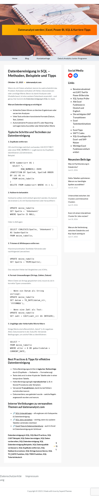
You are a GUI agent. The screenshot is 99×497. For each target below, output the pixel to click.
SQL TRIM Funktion (33, 454)
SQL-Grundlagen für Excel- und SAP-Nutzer (82, 139)
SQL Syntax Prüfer (81, 98)
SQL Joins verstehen (24, 419)
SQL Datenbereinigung (29, 441)
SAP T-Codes (78, 133)
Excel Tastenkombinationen (82, 123)
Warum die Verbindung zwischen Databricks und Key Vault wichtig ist (78, 230)
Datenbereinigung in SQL (18, 435)
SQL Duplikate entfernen (29, 448)
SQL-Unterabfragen (24, 413)
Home (14, 58)
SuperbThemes (65, 491)
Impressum (32, 476)
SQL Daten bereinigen (30, 438)
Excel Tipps (78, 130)
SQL (56, 446)
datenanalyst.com (33, 82)
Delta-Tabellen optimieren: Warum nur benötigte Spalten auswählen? (79, 181)
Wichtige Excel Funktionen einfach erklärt (81, 149)
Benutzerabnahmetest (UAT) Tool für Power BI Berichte (81, 92)
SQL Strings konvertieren (37, 451)
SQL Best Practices (38, 435)
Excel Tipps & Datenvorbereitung (29, 426)
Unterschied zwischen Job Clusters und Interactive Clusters (79, 198)
